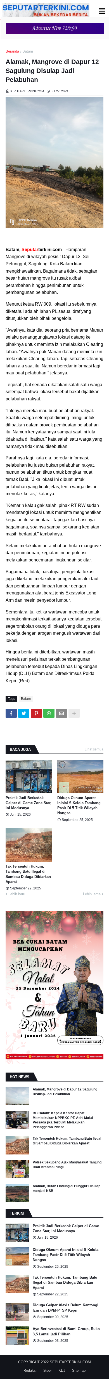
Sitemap (79, 1370)
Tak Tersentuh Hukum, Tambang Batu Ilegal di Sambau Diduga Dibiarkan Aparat (28, 874)
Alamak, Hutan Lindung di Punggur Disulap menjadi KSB (66, 1188)
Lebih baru (16, 894)
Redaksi (30, 1370)
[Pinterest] (36, 713)
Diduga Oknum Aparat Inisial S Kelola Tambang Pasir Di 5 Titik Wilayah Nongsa (79, 805)
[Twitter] (23, 713)
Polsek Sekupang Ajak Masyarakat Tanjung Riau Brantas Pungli (67, 1164)
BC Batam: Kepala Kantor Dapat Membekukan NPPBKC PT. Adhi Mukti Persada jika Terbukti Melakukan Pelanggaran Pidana (63, 1120)
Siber (47, 1370)
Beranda (12, 51)
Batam (27, 51)
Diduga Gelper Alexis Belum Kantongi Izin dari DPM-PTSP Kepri (65, 1307)
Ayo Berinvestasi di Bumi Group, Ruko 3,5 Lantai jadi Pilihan (66, 1331)
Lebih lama (92, 894)
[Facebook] (11, 713)
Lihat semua (94, 749)
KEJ (61, 1370)
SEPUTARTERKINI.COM (70, 1362)
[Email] (61, 713)
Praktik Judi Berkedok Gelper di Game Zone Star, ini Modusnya (28, 803)
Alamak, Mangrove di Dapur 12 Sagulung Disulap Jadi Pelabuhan (65, 1091)
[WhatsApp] (48, 713)
